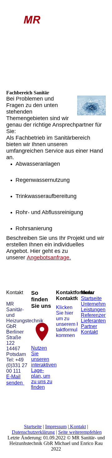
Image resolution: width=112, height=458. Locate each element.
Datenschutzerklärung (33, 432)
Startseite (91, 298)
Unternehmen (96, 304)
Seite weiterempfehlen (80, 432)
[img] (32, 19)
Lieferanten (93, 320)
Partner (89, 326)
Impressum (56, 426)
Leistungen (93, 309)
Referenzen (94, 315)
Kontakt (89, 332)
